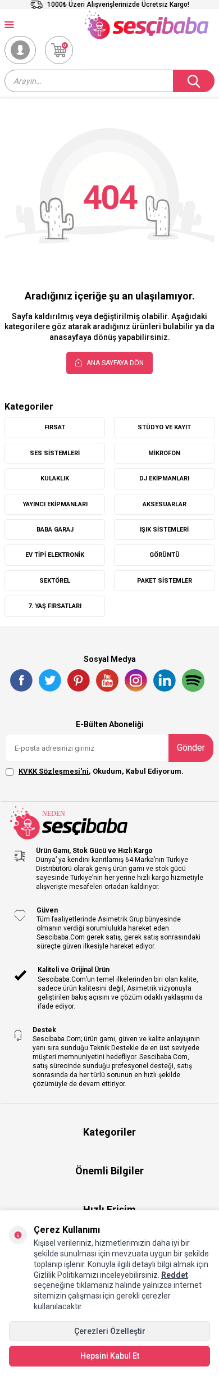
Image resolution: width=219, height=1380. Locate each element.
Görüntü (164, 555)
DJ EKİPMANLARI (164, 478)
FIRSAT (54, 427)
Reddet (174, 1274)
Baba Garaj (55, 529)
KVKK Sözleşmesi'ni (54, 771)
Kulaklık (54, 478)
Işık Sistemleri (164, 529)
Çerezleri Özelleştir (109, 1331)
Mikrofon (164, 453)
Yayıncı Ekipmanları (55, 504)
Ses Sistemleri (55, 453)
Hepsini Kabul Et (109, 1355)
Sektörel (54, 580)
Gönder (191, 747)
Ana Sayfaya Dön (114, 363)
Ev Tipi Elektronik (54, 555)
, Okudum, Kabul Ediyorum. (101, 771)
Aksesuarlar (164, 504)
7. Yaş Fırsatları (54, 606)
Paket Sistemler (164, 580)
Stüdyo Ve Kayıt (164, 427)
